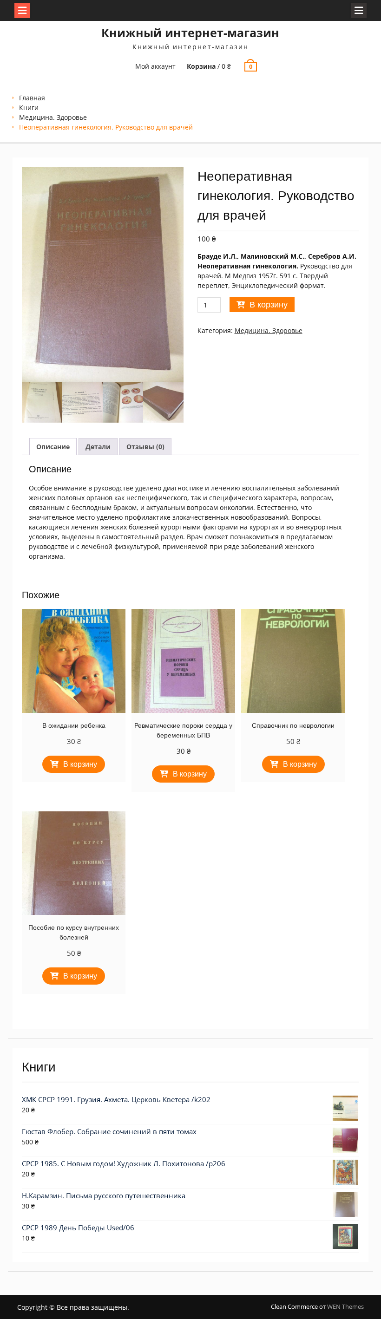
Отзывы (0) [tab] (145, 446)
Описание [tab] (53, 446)
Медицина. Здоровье (53, 117)
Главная (32, 97)
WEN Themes (345, 1306)
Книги (29, 107)
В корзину (269, 304)
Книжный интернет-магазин (190, 32)
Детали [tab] (98, 446)
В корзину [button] (80, 764)
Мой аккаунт (155, 66)
